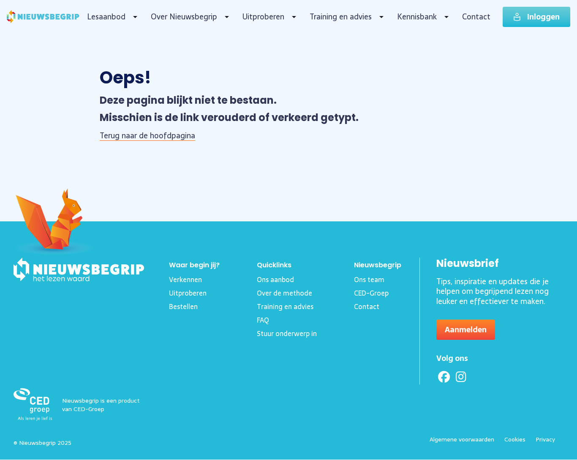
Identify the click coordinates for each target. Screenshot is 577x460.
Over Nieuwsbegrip (184, 17)
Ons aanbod (275, 279)
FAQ (263, 320)
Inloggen (543, 17)
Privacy (545, 439)
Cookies (514, 439)
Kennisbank (417, 17)
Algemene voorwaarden (462, 439)
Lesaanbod (106, 17)
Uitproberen (263, 17)
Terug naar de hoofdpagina (147, 135)
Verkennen (185, 279)
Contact (476, 17)
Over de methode (284, 293)
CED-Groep (371, 293)
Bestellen (183, 306)
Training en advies (341, 17)
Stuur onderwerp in (287, 333)
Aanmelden (466, 329)
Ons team (369, 279)
